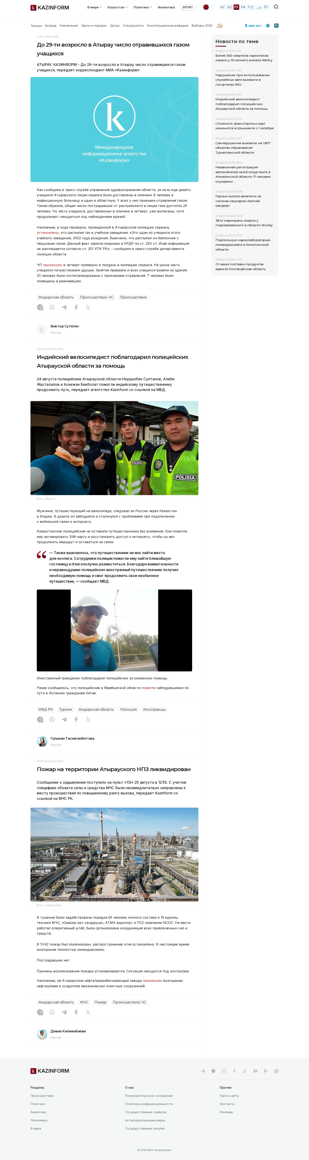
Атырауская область (56, 297)
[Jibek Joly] (254, 26)
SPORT (187, 7)
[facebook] (234, 1071)
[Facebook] (76, 307)
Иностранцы (154, 709)
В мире (35, 1128)
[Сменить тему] (209, 7)
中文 (251, 7)
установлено (48, 232)
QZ (229, 7)
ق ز (258, 7)
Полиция (128, 709)
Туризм (65, 709)
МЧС (84, 1002)
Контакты (227, 1104)
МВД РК (45, 709)
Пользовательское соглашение (149, 1096)
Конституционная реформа (168, 25)
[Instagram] (40, 307)
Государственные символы (145, 1112)
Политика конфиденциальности (149, 1104)
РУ (236, 7)
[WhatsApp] (52, 307)
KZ (223, 7)
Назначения (68, 25)
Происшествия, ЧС (96, 297)
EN (243, 7)
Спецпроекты (133, 25)
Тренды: (36, 25)
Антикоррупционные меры (145, 1120)
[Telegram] (64, 307)
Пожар (100, 1002)
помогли (148, 688)
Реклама (226, 1112)
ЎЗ (266, 7)
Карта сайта (229, 1096)
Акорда (50, 25)
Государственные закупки (145, 1128)
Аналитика (166, 7)
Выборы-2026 (201, 25)
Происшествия (133, 297)
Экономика (38, 1120)
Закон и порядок (94, 25)
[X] (88, 307)
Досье (115, 25)
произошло (52, 265)
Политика (37, 1104)
